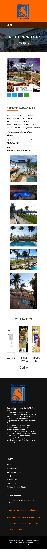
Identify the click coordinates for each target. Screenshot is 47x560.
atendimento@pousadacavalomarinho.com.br (25, 517)
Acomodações (12, 468)
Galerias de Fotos (14, 472)
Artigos (22, 42)
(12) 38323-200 (16, 530)
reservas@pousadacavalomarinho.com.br (24, 510)
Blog (9, 475)
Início (9, 464)
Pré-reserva (12, 479)
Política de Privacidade (16, 487)
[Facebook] (9, 451)
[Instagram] (15, 451)
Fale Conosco (12, 483)
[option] (23, 78)
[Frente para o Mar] (23, 168)
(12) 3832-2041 (31, 524)
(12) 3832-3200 (16, 524)
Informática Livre (28, 545)
